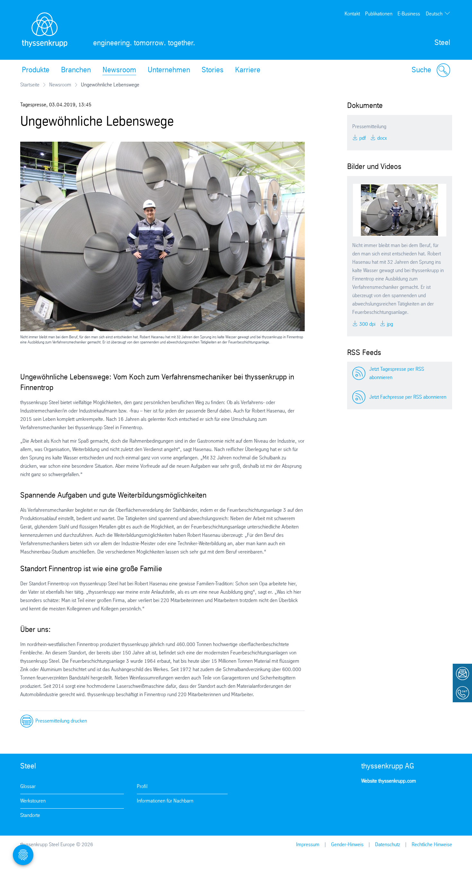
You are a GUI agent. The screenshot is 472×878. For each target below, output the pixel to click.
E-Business (409, 14)
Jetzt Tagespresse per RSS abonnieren (396, 373)
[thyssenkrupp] (44, 30)
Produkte (35, 70)
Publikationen (378, 14)
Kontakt (352, 14)
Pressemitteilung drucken (61, 721)
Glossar (28, 786)
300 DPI (366, 324)
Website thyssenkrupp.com (388, 781)
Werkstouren (33, 801)
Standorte (30, 815)
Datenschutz (387, 844)
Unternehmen (169, 70)
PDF (362, 138)
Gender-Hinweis (347, 844)
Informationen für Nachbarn (165, 801)
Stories (212, 70)
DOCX (381, 138)
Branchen (76, 70)
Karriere (247, 70)
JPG (389, 324)
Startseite (29, 85)
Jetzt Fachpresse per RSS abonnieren (407, 397)
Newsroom (119, 70)
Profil (142, 786)
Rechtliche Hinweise (432, 844)
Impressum (307, 844)
